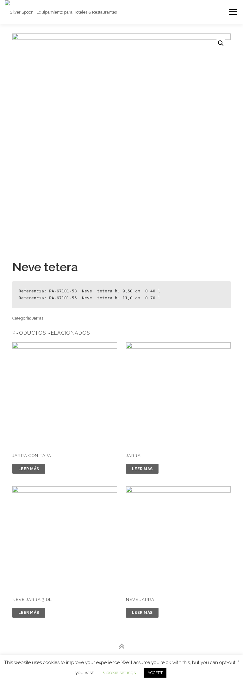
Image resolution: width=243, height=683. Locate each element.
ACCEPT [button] (155, 672)
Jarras (37, 318)
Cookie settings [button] (119, 672)
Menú (232, 11)
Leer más (28, 469)
